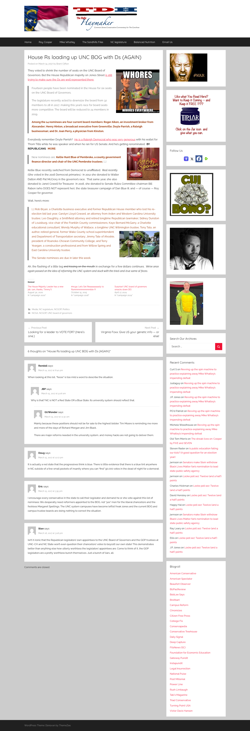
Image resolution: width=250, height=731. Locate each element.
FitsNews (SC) (178, 647)
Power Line (176, 684)
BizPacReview (178, 589)
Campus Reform (179, 605)
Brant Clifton (62, 63)
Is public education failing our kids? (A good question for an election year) (194, 453)
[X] (192, 158)
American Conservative (183, 573)
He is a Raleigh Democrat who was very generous (104, 139)
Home (28, 42)
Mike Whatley (67, 42)
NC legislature (118, 42)
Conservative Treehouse (183, 631)
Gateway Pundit (179, 658)
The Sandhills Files (92, 42)
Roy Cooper (45, 42)
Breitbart (175, 599)
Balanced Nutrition (144, 42)
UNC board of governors (60, 313)
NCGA (35, 313)
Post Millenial (177, 679)
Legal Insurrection (180, 668)
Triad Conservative (180, 700)
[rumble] (205, 158)
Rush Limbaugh (179, 689)
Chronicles (176, 610)
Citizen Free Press (180, 615)
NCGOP (58, 309)
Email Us (167, 42)
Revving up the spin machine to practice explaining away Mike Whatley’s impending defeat (193, 373)
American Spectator (181, 578)
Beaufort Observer (180, 583)
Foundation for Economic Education (190, 652)
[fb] (198, 158)
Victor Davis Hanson (181, 710)
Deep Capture (178, 642)
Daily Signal (176, 636)
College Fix (176, 621)
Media (35, 309)
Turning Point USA (180, 705)
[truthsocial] (186, 158)
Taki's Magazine (178, 694)
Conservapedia (178, 626)
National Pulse (178, 673)
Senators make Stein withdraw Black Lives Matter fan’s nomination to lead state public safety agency (194, 466)
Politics (66, 309)
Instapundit (176, 663)
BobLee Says (177, 594)
